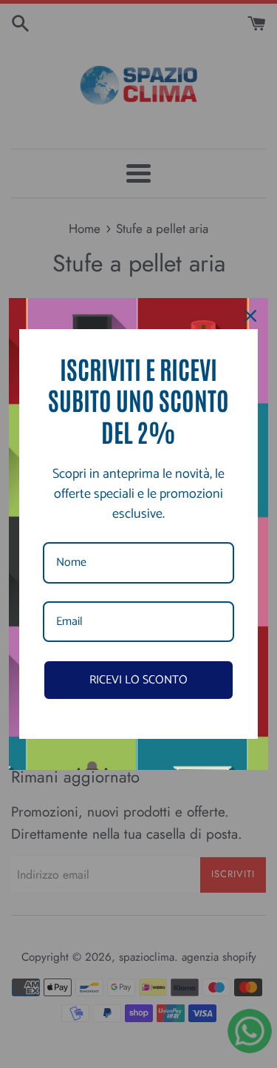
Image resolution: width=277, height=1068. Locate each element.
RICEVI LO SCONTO (138, 680)
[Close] (250, 316)
